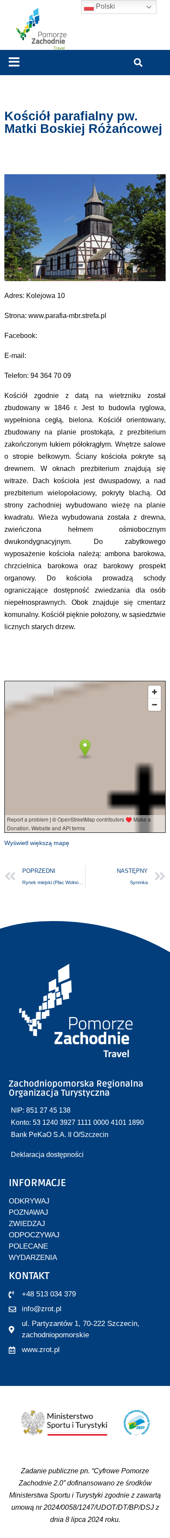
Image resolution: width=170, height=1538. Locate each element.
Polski (104, 6)
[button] (14, 62)
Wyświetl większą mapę (36, 842)
